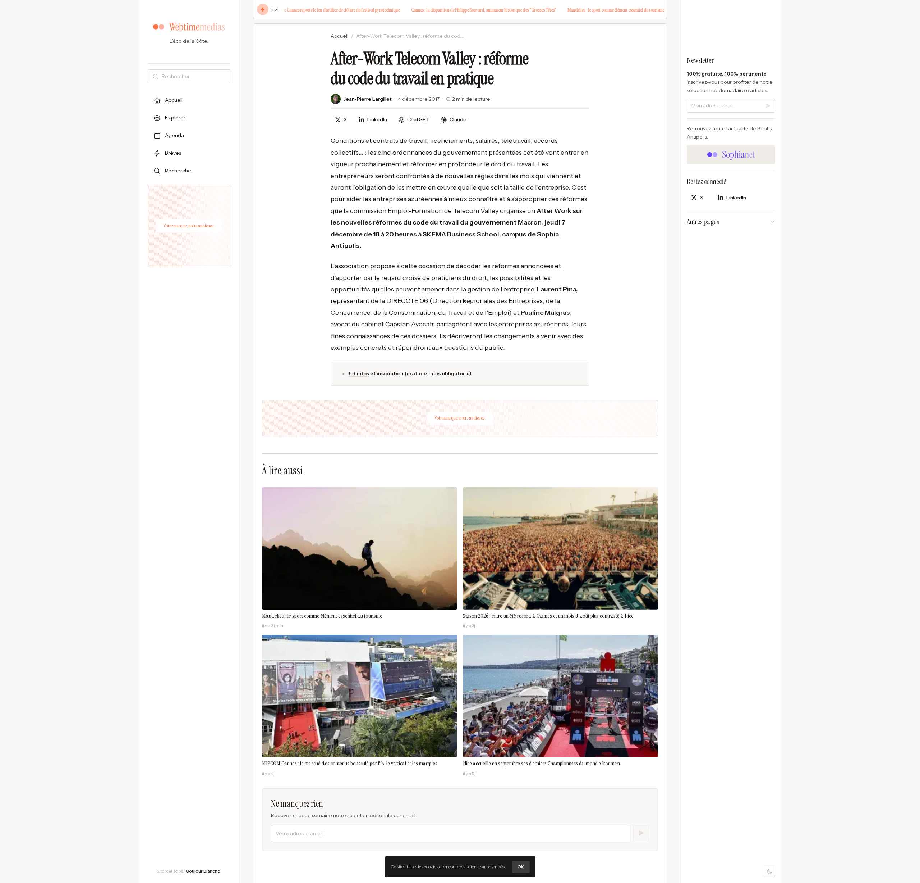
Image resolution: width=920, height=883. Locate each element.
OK (521, 866)
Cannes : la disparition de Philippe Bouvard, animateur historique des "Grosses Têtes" (458, 9)
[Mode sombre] (769, 871)
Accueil (339, 36)
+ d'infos (358, 373)
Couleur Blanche (203, 871)
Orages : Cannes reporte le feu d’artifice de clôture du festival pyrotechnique (311, 9)
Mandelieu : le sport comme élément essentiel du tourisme (591, 9)
